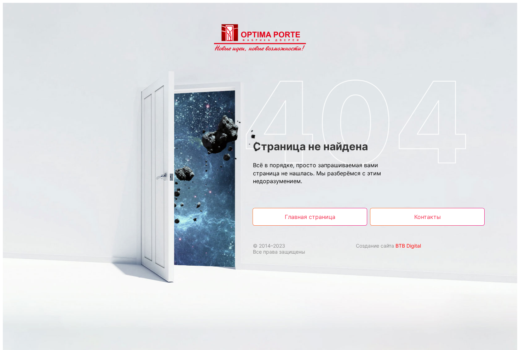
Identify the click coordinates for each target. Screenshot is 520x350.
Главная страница (310, 216)
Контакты (427, 216)
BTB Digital (408, 246)
